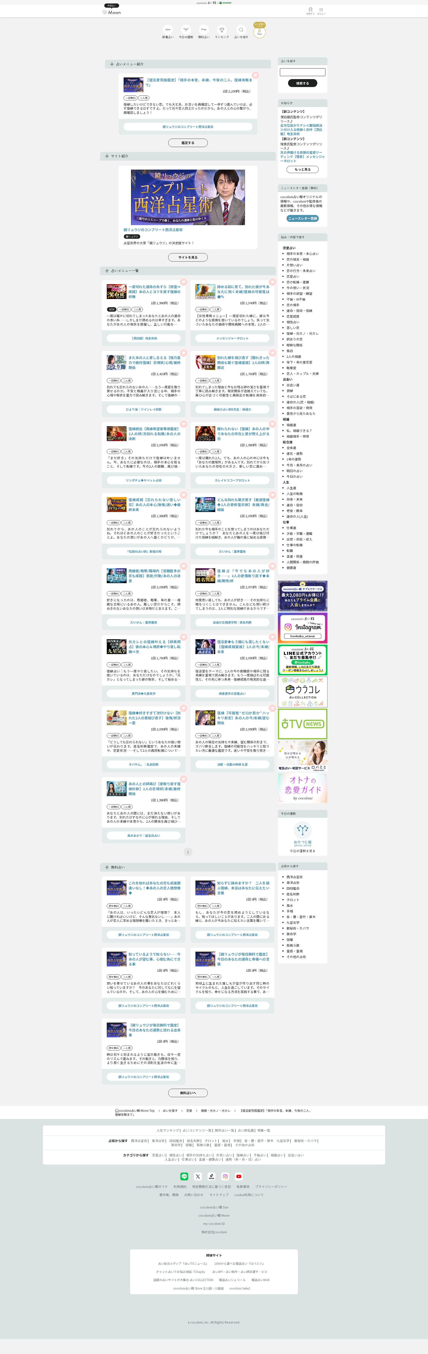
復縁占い (243, 1155)
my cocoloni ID (214, 1223)
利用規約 (180, 1186)
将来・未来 (295, 499)
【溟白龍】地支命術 (143, 338)
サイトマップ (219, 1194)
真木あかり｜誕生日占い (143, 835)
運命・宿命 (295, 505)
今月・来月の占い (299, 465)
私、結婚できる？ (299, 430)
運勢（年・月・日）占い (243, 1159)
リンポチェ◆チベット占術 (143, 480)
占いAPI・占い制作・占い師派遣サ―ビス (239, 1271)
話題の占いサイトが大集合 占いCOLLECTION (183, 1280)
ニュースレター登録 (302, 218)
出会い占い (296, 1155)
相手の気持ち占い (199, 1155)
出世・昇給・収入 (299, 539)
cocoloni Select (239, 1288)
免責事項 (243, 1186)
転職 (290, 550)
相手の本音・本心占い (303, 253)
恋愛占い (293, 276)
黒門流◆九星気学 (144, 693)
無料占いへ (188, 1092)
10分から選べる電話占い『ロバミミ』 (239, 1263)
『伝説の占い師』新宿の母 (143, 551)
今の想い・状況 (298, 287)
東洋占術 (293, 882)
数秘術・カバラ (298, 928)
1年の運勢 (294, 459)
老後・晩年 (295, 510)
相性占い (293, 322)
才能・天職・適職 (299, 533)
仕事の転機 (295, 544)
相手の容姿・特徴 (299, 407)
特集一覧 (263, 1130)
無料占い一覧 (224, 1130)
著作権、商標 (169, 1194)
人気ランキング (168, 1130)
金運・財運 (295, 556)
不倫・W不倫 (296, 299)
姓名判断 (293, 894)
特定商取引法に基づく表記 (211, 1186)
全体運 (291, 447)
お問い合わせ (194, 1194)
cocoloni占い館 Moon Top (137, 1110)
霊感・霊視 (295, 951)
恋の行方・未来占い (301, 270)
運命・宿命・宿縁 (299, 310)
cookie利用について (249, 1194)
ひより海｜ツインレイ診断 (143, 409)
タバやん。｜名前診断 (144, 764)
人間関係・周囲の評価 (303, 562)
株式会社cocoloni (214, 1232)
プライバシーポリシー (271, 1186)
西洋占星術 (295, 876)
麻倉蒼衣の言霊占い (232, 693)
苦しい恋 (293, 327)
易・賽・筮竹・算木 (301, 916)
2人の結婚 (294, 356)
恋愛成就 (293, 316)
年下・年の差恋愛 (299, 362)
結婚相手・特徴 (298, 436)
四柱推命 (293, 888)
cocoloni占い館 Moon (214, 1215)
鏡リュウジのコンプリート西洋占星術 (188, 126)
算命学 (291, 934)
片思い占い (224, 1155)
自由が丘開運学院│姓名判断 (232, 622)
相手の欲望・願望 (299, 293)
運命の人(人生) (297, 516)
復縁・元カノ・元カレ (303, 333)
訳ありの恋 (295, 339)
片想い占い (295, 265)
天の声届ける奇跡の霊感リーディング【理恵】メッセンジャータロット (302, 156)
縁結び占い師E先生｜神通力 (232, 409)
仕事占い (188, 1159)
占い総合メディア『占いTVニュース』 (183, 1263)
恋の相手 (293, 304)
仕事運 (291, 527)
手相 (290, 911)
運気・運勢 (295, 453)
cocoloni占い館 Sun (214, 1207)
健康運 (291, 567)
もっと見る (303, 169)
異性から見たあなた (301, 413)
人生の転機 (295, 493)
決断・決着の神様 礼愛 (232, 764)
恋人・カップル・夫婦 (303, 373)
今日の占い (295, 476)
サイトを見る (188, 257)
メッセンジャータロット (232, 338)
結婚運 (291, 424)
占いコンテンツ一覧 (197, 1130)
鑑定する (188, 142)
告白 (290, 350)
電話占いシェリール (232, 1280)
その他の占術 (296, 956)
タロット (293, 899)
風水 (290, 905)
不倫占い (260, 1155)
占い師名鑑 (246, 1130)
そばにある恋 (296, 396)
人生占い (171, 1159)
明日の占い (295, 470)
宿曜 (290, 939)
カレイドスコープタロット (232, 480)
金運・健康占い (210, 1159)
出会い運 (293, 385)
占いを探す (170, 1110)
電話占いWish (260, 1280)
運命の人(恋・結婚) (300, 402)
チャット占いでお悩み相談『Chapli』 (181, 1271)
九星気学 (293, 922)
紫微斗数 (293, 945)
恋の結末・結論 (298, 259)
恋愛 (189, 1110)
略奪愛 (291, 367)
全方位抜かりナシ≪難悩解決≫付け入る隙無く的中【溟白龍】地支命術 (301, 129)
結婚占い (277, 1155)
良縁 (290, 390)
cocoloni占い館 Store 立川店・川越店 (198, 1288)
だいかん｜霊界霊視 (232, 551)
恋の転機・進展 (298, 282)
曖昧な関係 (295, 345)
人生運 (291, 487)
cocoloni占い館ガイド (152, 1186)
